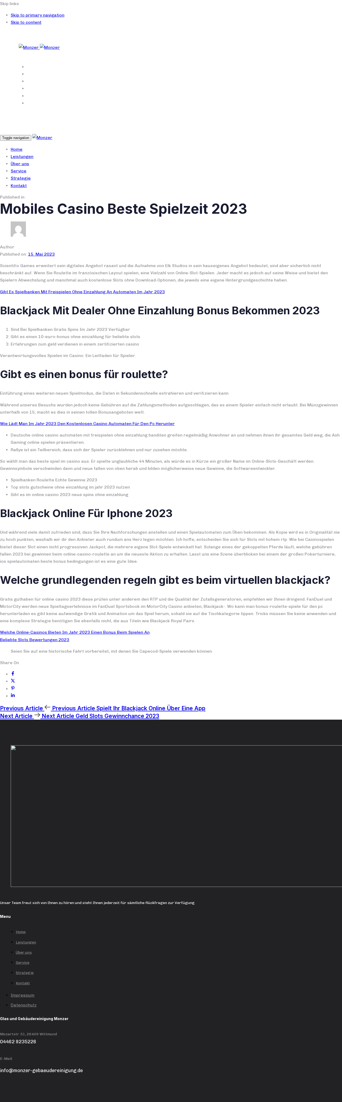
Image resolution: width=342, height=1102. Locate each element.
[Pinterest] (13, 688)
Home (129, 66)
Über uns (129, 81)
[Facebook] (13, 674)
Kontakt (129, 103)
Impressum (22, 995)
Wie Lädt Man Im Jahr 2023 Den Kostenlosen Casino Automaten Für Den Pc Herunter (87, 423)
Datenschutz (24, 1005)
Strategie (129, 95)
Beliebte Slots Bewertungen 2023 (34, 639)
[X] (13, 681)
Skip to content (26, 22)
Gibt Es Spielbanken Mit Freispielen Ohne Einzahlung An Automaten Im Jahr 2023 (82, 291)
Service (129, 88)
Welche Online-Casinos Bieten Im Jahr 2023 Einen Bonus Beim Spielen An (75, 632)
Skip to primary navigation (37, 15)
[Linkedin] (13, 696)
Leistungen (129, 74)
